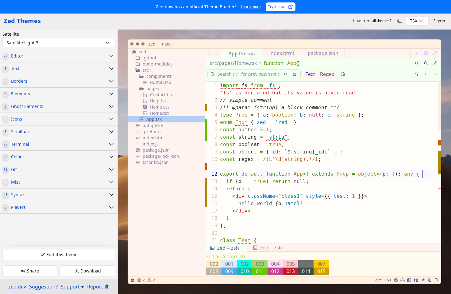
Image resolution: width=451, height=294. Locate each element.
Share (33, 271)
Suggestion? (43, 286)
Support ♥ (72, 286)
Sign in (439, 20)
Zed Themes (22, 21)
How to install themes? (372, 20)
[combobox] (417, 21)
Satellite (10, 34)
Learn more (251, 6)
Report (95, 286)
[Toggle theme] (399, 21)
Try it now (276, 6)
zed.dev (17, 286)
